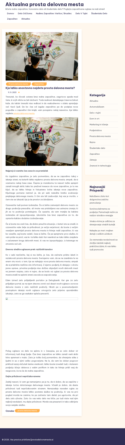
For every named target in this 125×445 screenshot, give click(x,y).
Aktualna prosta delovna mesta (44, 4)
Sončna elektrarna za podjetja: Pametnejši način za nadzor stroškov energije (104, 212)
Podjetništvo (96, 130)
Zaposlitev (12, 19)
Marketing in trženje (99, 124)
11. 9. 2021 (12, 92)
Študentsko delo (99, 13)
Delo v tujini (81, 13)
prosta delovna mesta (23, 113)
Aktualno (25, 19)
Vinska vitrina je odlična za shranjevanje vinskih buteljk (102, 223)
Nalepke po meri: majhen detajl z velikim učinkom (101, 232)
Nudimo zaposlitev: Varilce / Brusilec (54, 13)
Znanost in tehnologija (100, 165)
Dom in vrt (94, 118)
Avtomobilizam (97, 107)
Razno (92, 142)
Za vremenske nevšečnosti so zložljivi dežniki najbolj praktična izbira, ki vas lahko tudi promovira (104, 245)
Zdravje (93, 160)
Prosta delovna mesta (18, 84)
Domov (10, 13)
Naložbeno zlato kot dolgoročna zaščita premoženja (99, 199)
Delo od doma (25, 13)
